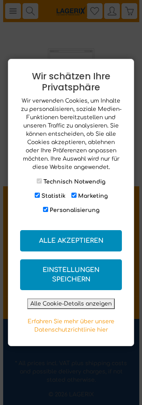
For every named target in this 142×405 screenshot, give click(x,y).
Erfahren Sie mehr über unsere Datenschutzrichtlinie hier (71, 326)
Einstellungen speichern (71, 274)
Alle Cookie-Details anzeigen (71, 304)
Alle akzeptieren (71, 240)
